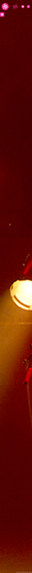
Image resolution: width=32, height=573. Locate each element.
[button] (2, 14)
